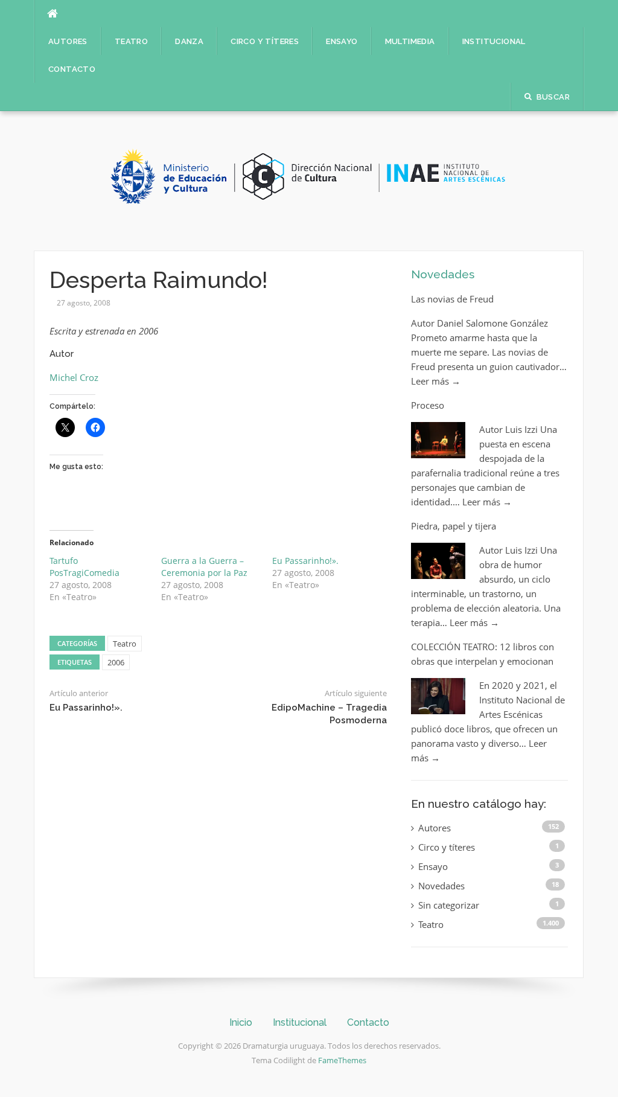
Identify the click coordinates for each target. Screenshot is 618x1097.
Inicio (240, 1022)
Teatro (131, 41)
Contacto (71, 69)
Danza (189, 41)
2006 (115, 662)
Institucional (494, 41)
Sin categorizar (448, 905)
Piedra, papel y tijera (453, 526)
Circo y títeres (265, 41)
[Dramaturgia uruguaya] (309, 180)
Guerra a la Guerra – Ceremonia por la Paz (204, 566)
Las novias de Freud (452, 299)
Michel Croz (73, 377)
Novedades (442, 274)
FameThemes (342, 1060)
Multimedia (410, 41)
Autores (68, 41)
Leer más (435, 381)
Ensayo (341, 41)
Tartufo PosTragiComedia (84, 566)
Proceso (427, 405)
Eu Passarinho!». (305, 560)
